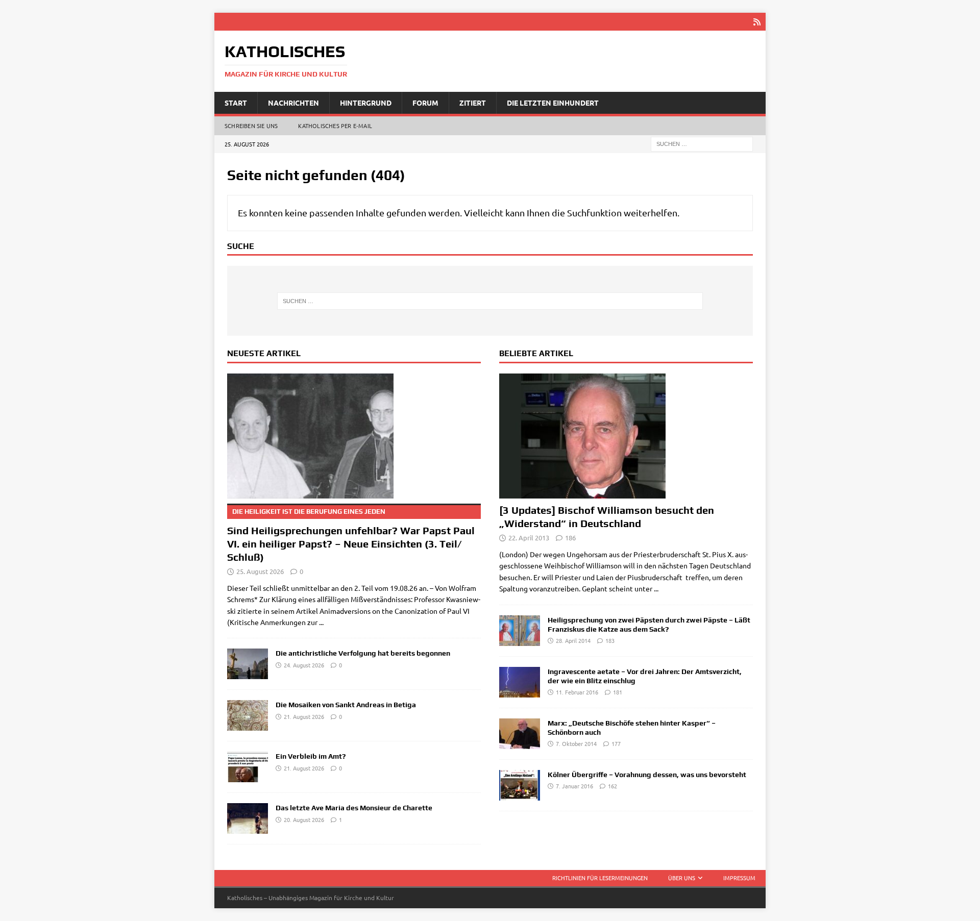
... (321, 622)
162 (612, 786)
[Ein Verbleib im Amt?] (247, 767)
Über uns (681, 878)
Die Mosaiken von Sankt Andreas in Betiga (346, 705)
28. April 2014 (573, 640)
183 (610, 640)
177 (616, 743)
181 (617, 692)
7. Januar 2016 (574, 786)
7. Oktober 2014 (576, 743)
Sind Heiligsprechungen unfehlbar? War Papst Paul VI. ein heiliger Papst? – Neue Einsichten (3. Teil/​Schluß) (351, 535)
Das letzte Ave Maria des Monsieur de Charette (354, 808)
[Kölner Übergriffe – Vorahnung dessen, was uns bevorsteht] (519, 785)
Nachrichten (293, 102)
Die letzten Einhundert (553, 102)
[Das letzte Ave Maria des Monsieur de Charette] (247, 818)
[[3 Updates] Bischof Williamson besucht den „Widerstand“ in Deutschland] (626, 436)
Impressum (739, 878)
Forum (425, 102)
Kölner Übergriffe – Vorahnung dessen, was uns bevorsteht (647, 774)
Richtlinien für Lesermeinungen (600, 878)
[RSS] (757, 22)
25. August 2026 (260, 571)
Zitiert (472, 102)
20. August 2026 (304, 819)
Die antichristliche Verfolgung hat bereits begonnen (363, 653)
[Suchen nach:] (702, 143)
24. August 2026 (304, 665)
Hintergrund (365, 102)
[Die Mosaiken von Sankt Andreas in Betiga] (247, 715)
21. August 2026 (304, 716)
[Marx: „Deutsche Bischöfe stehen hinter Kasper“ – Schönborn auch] (519, 733)
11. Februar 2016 (577, 692)
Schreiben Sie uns (251, 125)
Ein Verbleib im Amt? (311, 756)
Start (236, 102)
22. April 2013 (528, 537)
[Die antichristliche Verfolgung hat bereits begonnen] (247, 664)
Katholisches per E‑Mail (335, 125)
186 (570, 537)
